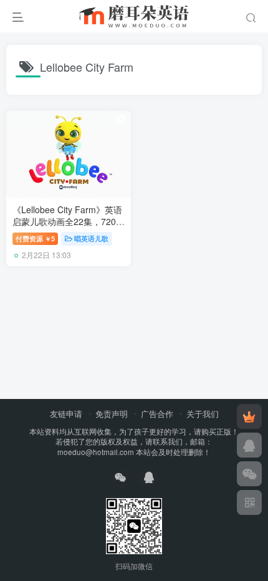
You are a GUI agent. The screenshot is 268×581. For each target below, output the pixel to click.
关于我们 (202, 414)
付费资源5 (35, 238)
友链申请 (66, 414)
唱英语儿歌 (91, 238)
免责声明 (111, 414)
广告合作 (157, 414)
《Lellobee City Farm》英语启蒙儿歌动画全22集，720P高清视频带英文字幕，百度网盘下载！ (67, 227)
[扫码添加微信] (249, 473)
